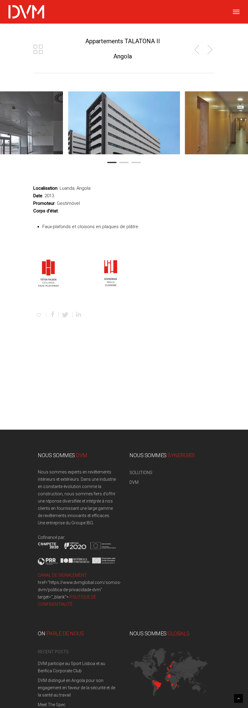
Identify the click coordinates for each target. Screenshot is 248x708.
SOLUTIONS (140, 472)
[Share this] (53, 315)
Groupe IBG (82, 522)
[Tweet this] (66, 315)
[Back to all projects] (38, 49)
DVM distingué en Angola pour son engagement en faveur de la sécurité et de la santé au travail (76, 687)
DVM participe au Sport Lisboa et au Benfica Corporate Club (71, 667)
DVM (134, 482)
